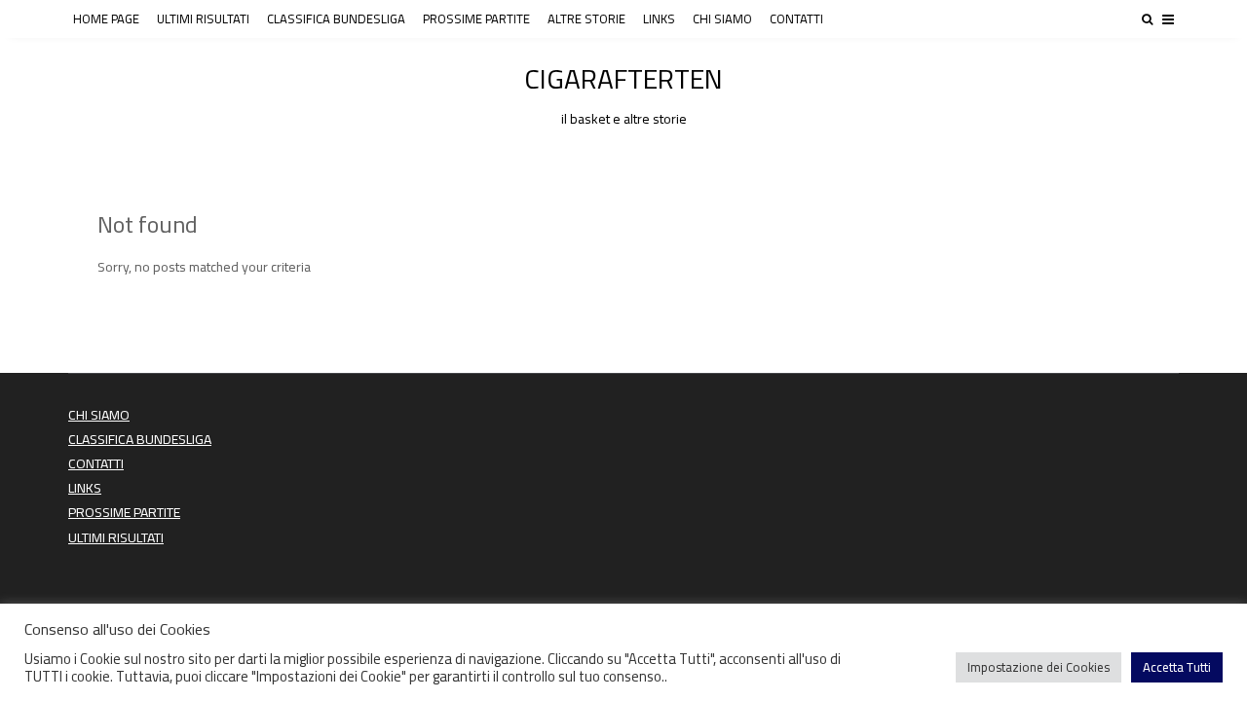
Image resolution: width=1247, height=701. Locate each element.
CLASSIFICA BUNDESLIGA (336, 18)
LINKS (659, 18)
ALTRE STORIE (586, 18)
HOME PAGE (106, 18)
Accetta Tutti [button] (1177, 667)
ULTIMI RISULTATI (203, 18)
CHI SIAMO (722, 18)
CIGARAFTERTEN (623, 91)
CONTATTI (796, 18)
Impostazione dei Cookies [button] (1038, 667)
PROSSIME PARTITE (476, 18)
